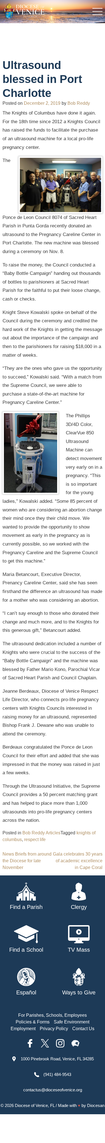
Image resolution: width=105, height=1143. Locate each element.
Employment (23, 1028)
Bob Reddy (78, 103)
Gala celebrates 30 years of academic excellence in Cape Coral (77, 861)
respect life (35, 839)
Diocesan (95, 1105)
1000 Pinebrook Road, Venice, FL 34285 (57, 1058)
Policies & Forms (33, 1022)
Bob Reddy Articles (41, 832)
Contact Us (83, 1028)
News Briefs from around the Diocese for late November (27, 861)
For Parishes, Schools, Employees (52, 1015)
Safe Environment (71, 1022)
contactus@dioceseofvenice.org (52, 1089)
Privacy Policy (54, 1028)
